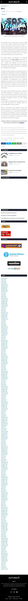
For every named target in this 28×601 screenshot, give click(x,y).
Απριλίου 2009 (3, 535)
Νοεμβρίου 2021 (4, 344)
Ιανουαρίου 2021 (4, 357)
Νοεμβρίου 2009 (4, 527)
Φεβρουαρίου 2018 (4, 402)
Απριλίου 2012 (3, 490)
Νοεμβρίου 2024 (4, 302)
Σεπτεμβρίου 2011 (4, 499)
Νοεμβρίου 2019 (4, 375)
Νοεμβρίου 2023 (4, 316)
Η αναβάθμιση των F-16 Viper (15, 153)
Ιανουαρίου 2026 (4, 286)
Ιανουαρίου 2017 (4, 418)
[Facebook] (2, 14)
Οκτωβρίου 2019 (4, 376)
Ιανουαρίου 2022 (4, 342)
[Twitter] (4, 14)
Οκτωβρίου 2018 (4, 391)
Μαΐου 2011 (3, 504)
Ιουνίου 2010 (3, 518)
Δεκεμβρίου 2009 (4, 525)
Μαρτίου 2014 (3, 460)
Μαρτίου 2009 (3, 537)
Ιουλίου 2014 (3, 455)
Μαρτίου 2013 (3, 476)
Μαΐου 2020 (3, 367)
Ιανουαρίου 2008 (4, 555)
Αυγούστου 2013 (4, 469)
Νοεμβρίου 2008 (4, 542)
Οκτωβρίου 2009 (4, 528)
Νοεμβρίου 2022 (4, 330)
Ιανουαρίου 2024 (4, 314)
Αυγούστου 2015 (4, 439)
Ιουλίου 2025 (3, 292)
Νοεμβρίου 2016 (4, 421)
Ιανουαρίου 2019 (4, 388)
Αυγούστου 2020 (4, 363)
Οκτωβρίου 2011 (4, 497)
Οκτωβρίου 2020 (4, 361)
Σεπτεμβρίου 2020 (4, 362)
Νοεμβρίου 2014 (4, 450)
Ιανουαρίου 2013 (4, 478)
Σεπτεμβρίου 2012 (4, 483)
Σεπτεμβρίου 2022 (4, 333)
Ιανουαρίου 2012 (4, 493)
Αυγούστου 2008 (4, 546)
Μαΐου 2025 (3, 295)
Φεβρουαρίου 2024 (4, 312)
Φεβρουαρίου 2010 (4, 523)
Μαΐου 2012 (3, 488)
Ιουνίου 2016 (3, 426)
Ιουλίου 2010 (3, 516)
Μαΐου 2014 (3, 458)
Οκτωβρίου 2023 (4, 318)
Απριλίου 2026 (3, 282)
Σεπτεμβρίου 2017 (4, 408)
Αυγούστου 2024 (4, 306)
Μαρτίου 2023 (3, 325)
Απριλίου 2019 (3, 384)
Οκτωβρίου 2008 (4, 543)
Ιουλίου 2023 (3, 320)
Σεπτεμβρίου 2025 (4, 291)
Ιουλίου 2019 (3, 380)
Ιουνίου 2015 (3, 441)
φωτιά (10, 139)
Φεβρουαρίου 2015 (4, 446)
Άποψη (5, 138)
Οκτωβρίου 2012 (4, 482)
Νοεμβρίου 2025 (4, 288)
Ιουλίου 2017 (3, 411)
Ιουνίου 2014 (3, 456)
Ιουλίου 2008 (3, 547)
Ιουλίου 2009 (3, 532)
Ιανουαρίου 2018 (4, 403)
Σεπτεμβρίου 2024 (4, 305)
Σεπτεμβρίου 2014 (4, 453)
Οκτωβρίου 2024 (4, 303)
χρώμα (14, 139)
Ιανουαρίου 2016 (4, 432)
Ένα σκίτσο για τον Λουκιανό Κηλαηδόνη (8, 215)
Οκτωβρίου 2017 (4, 407)
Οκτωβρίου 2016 (4, 422)
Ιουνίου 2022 (3, 337)
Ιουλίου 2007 (3, 562)
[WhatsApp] (14, 143)
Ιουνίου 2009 (3, 533)
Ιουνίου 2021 (3, 351)
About (10, 598)
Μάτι (2, 139)
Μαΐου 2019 (3, 383)
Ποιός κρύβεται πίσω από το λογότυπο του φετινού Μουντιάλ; (12, 218)
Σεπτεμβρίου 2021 (4, 347)
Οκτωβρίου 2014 (4, 451)
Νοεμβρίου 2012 (4, 481)
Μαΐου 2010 (3, 519)
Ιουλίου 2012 (3, 486)
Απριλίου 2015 (3, 444)
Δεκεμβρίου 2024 (4, 301)
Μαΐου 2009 (3, 534)
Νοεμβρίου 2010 (4, 511)
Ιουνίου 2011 (3, 502)
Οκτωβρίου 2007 (4, 558)
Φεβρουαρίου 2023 (4, 326)
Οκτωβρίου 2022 (4, 332)
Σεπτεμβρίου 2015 (4, 437)
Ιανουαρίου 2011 (4, 509)
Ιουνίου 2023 (3, 321)
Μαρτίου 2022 (3, 339)
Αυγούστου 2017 (4, 409)
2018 (8, 6)
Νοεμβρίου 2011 (4, 496)
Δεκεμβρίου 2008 (4, 541)
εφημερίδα (22, 138)
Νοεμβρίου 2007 (4, 557)
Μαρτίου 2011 (3, 506)
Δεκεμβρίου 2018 (4, 389)
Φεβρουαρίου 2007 (4, 569)
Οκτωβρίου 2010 (4, 513)
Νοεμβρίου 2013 (4, 465)
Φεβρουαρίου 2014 (4, 462)
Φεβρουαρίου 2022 (4, 340)
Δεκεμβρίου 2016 (4, 419)
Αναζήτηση (26, 1)
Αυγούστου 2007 (4, 561)
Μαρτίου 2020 (3, 370)
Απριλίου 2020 (3, 369)
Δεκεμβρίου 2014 (4, 449)
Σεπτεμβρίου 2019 (4, 377)
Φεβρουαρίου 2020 (4, 371)
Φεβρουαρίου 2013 (4, 477)
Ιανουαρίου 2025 (4, 300)
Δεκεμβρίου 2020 (4, 358)
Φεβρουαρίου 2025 (4, 298)
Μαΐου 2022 (3, 338)
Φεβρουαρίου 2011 (4, 507)
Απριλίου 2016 (3, 428)
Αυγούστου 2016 (4, 425)
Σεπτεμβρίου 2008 (4, 544)
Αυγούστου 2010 (4, 515)
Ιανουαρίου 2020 (4, 372)
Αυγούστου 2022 (4, 334)
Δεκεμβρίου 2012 (4, 479)
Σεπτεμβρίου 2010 (4, 514)
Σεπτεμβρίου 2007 (4, 560)
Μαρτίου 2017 (3, 416)
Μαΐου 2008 (3, 550)
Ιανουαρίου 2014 (4, 463)
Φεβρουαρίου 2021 (4, 356)
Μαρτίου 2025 (3, 297)
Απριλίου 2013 (3, 474)
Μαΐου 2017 (3, 413)
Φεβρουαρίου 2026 (4, 284)
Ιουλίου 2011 (3, 501)
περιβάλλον (6, 139)
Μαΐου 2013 (3, 473)
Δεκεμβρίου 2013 (4, 464)
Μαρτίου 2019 (3, 385)
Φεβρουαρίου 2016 (4, 431)
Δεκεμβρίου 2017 (4, 404)
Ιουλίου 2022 (3, 335)
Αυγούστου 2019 (4, 379)
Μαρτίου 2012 (3, 491)
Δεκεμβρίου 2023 (4, 315)
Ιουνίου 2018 (3, 397)
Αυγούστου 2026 (4, 278)
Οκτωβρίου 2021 (4, 346)
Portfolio (20, 598)
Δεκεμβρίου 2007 (4, 556)
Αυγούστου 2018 (4, 394)
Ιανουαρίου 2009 (4, 539)
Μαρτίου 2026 (3, 283)
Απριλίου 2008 (3, 551)
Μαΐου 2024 (3, 310)
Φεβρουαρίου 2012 (4, 492)
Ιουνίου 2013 (3, 472)
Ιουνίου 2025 (3, 293)
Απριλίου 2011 (3, 505)
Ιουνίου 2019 (3, 381)
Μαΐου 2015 (3, 442)
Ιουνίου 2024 (3, 309)
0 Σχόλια (19, 11)
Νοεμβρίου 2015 (4, 435)
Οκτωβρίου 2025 (4, 289)
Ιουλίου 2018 (3, 395)
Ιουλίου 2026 (3, 279)
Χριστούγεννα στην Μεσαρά (14, 170)
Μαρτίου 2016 (3, 430)
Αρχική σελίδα (4, 6)
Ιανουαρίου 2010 (4, 524)
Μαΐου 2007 (3, 565)
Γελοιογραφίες (10, 138)
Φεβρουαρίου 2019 (4, 386)
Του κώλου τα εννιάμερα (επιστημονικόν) (8, 212)
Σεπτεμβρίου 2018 (4, 393)
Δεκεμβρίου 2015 (4, 434)
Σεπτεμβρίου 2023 (4, 319)
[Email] (6, 14)
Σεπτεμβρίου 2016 (4, 423)
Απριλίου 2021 (3, 353)
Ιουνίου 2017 (3, 412)
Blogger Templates (16, 596)
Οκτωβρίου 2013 (4, 467)
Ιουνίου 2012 (3, 487)
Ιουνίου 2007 (3, 564)
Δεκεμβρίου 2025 (4, 287)
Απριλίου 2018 (3, 399)
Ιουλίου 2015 (3, 440)
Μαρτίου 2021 (3, 354)
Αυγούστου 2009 (4, 530)
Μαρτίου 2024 (3, 311)
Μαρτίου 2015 (3, 445)
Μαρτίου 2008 (3, 552)
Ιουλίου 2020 (3, 365)
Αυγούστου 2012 (4, 485)
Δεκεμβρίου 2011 (4, 495)
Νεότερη (3, 146)
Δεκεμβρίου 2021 (4, 343)
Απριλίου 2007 (3, 566)
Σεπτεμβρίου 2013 (4, 468)
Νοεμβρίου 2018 (4, 390)
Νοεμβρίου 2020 (4, 360)
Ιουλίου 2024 (3, 307)
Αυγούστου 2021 (4, 348)
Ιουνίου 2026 (3, 281)
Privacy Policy (15, 598)
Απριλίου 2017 (3, 414)
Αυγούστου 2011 (4, 500)
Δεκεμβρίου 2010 (4, 510)
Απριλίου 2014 (3, 459)
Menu (1, 1)
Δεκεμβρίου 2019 (4, 374)
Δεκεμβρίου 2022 (4, 329)
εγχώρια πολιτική (16, 138)
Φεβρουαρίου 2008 (4, 553)
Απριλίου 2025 (3, 296)
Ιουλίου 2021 (3, 349)
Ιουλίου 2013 (3, 470)
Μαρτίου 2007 (3, 567)
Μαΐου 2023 (3, 323)
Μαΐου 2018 (3, 398)
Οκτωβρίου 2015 (4, 436)
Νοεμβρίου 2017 (4, 405)
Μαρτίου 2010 (3, 521)
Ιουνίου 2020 (3, 366)
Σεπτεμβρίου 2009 (4, 529)
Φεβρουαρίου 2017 (4, 417)
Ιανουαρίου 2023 (4, 328)
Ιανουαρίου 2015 (4, 448)
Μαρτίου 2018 (3, 400)
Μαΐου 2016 (3, 427)
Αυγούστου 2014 (4, 454)
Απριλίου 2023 (3, 324)
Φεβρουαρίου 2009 (4, 538)
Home (7, 598)
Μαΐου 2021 (3, 352)
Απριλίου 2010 (3, 520)
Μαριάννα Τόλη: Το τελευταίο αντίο (16, 162)
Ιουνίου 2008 (3, 548)
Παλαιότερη (24, 146)
